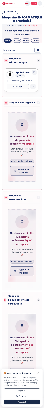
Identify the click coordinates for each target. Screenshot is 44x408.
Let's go (19, 86)
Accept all (22, 402)
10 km (7, 40)
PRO (34, 3)
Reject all (22, 391)
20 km (17, 40)
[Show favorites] (37, 50)
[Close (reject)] (38, 373)
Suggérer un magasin (23, 171)
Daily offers (11, 12)
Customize (23, 396)
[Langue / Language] (28, 3)
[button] (8, 3)
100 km (35, 40)
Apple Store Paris (25, 72)
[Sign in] (40, 3)
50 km (26, 40)
